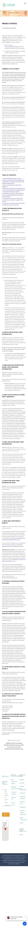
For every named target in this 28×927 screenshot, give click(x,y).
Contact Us (13, 798)
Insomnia (22, 793)
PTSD (21, 823)
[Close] (6, 820)
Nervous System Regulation (22, 812)
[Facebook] (19, 834)
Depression (22, 789)
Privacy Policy (13, 803)
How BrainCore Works (14, 781)
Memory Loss (22, 802)
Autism (22, 786)
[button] (5, 829)
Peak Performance (22, 818)
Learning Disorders (22, 797)
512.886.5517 (7, 805)
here (13, 730)
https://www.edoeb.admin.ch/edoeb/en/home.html (12, 546)
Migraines (22, 807)
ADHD (22, 779)
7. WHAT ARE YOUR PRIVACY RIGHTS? (11, 191)
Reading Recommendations (14, 787)
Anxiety (22, 783)
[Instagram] (22, 834)
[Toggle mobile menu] (25, 3)
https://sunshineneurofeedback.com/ (12, 46)
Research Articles (14, 793)
